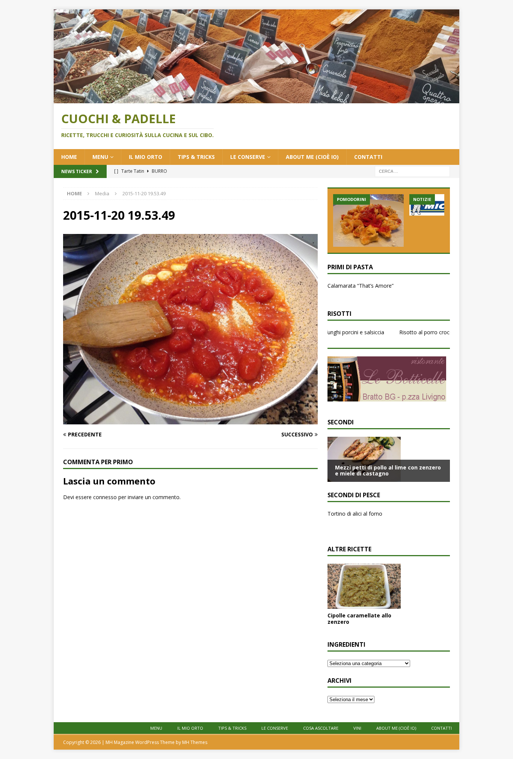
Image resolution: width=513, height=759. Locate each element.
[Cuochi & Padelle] (256, 99)
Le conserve (247, 156)
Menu (100, 156)
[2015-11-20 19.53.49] (190, 419)
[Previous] (338, 291)
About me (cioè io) (312, 156)
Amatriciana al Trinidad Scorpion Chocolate (379, 285)
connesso (105, 497)
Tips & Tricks (196, 156)
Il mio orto (145, 156)
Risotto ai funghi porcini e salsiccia (329, 332)
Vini (357, 728)
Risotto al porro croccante (418, 332)
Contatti (368, 156)
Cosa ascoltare (320, 728)
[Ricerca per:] (412, 170)
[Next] (439, 291)
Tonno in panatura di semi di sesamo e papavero (387, 513)
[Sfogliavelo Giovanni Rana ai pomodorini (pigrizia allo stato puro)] (368, 220)
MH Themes (194, 742)
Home (69, 156)
